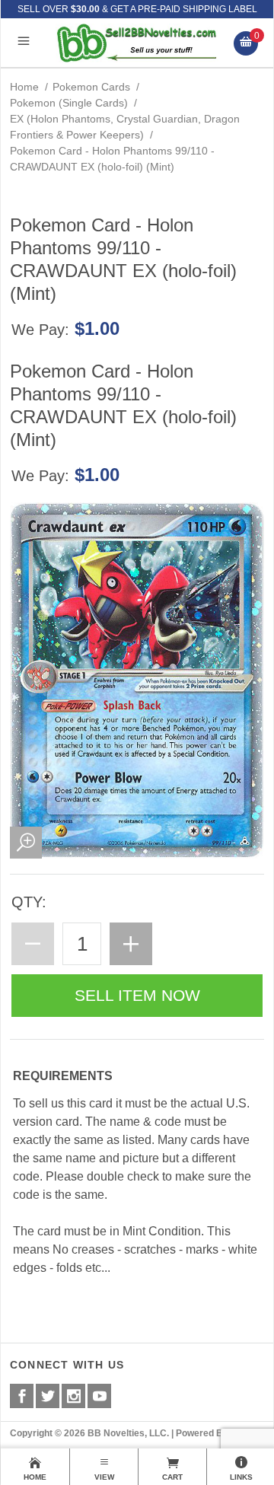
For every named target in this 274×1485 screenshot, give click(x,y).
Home (24, 87)
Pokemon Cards (91, 87)
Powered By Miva (213, 1433)
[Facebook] (21, 1396)
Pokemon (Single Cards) (69, 103)
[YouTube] (99, 1396)
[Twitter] (47, 1396)
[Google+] (73, 1396)
